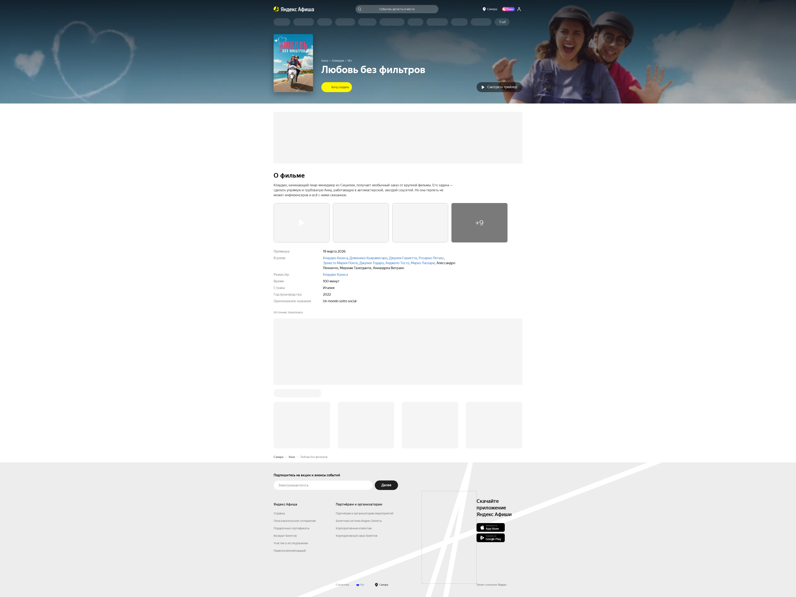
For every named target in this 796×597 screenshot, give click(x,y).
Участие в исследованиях (291, 543)
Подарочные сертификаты (291, 528)
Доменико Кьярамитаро (368, 258)
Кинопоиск (295, 312)
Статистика (342, 584)
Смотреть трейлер (502, 87)
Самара (278, 457)
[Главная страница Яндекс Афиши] (276, 9)
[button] (502, 22)
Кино (292, 457)
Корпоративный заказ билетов (356, 535)
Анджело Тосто (397, 263)
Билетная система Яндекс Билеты (359, 520)
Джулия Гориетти (403, 258)
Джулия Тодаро (371, 263)
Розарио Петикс (431, 258)
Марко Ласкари (423, 263)
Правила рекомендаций (290, 550)
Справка (279, 513)
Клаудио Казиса (335, 258)
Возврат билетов (285, 535)
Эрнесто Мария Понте (340, 263)
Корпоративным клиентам (354, 528)
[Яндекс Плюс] (508, 9)
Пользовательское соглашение (295, 520)
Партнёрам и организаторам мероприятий (364, 513)
